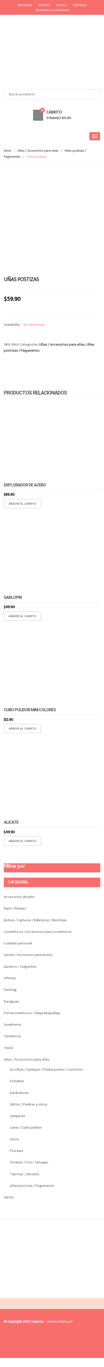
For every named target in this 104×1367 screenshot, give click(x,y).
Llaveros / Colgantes (20, 966)
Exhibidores (19, 1093)
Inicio (7, 150)
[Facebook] (9, 1294)
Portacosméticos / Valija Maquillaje (32, 1013)
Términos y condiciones (52, 10)
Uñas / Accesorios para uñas (38, 150)
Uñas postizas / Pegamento (32, 1186)
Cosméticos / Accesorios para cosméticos (38, 932)
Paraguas (11, 1001)
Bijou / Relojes (15, 908)
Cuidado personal (18, 943)
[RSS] (30, 1294)
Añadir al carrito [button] (22, 503)
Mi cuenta (25, 5)
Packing (10, 990)
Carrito (61, 5)
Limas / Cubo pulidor (26, 1127)
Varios (9, 1197)
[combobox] (52, 94)
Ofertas (10, 978)
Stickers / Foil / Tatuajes (29, 1162)
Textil (8, 1048)
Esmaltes (17, 1081)
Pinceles (16, 1151)
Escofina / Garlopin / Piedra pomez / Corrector (46, 1069)
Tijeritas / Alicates (24, 1174)
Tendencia (12, 1036)
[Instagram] (20, 1294)
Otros (14, 1139)
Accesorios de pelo (19, 897)
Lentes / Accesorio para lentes (28, 955)
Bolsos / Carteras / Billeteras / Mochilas (35, 920)
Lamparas (17, 1116)
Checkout (79, 5)
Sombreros (12, 1024)
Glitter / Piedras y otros (28, 1104)
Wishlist (44, 5)
